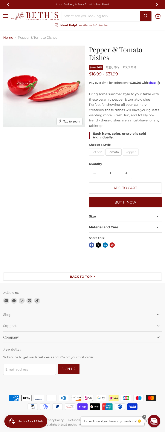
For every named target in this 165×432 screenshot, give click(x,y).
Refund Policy (78, 420)
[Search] (145, 16)
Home (8, 37)
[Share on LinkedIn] (105, 245)
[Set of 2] (97, 157)
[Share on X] (98, 245)
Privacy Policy (54, 420)
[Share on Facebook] (91, 245)
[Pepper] (131, 157)
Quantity (95, 163)
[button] (154, 421)
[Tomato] (114, 157)
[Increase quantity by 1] (126, 173)
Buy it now (125, 202)
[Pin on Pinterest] (112, 245)
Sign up (68, 369)
